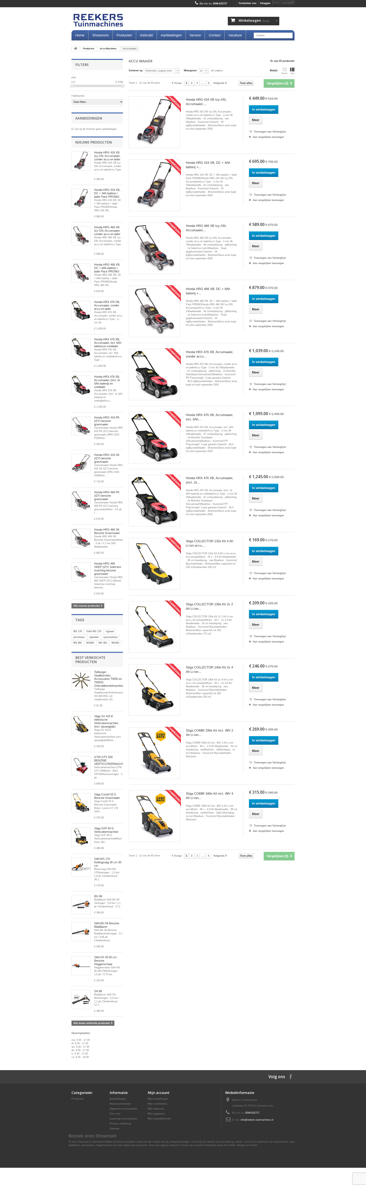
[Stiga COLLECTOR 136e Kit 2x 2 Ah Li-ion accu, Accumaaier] (154, 627)
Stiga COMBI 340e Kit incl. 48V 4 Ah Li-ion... (209, 796)
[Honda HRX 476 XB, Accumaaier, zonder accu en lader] (81, 310)
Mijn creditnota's (157, 1103)
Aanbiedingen (171, 35)
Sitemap (114, 1128)
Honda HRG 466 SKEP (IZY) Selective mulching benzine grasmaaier (107, 568)
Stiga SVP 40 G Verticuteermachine (106, 830)
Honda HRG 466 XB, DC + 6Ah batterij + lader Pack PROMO (107, 268)
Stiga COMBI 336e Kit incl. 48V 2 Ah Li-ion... (209, 733)
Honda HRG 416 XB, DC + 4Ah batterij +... (208, 165)
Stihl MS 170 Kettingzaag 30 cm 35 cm (107, 862)
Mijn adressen (156, 1108)
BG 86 (98, 896)
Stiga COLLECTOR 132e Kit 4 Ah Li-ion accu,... (209, 543)
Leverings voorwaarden (123, 1118)
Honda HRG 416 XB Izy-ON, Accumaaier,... (206, 102)
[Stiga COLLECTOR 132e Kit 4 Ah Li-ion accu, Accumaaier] (154, 564)
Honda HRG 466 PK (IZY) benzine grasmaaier (107, 496)
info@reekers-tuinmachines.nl (257, 1119)
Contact (215, 35)
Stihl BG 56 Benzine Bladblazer (106, 925)
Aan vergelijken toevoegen (268, 137)
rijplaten (94, 637)
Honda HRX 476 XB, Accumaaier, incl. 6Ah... (209, 417)
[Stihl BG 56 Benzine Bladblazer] (81, 931)
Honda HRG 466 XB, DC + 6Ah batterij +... (208, 291)
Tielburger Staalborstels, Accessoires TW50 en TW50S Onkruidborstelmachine (108, 678)
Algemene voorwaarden (123, 1108)
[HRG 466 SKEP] (81, 571)
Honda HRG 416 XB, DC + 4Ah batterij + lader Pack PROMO (107, 193)
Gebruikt (146, 35)
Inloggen (265, 3)
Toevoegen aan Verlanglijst (269, 131)
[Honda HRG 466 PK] (81, 500)
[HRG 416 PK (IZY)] (81, 425)
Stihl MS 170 (93, 631)
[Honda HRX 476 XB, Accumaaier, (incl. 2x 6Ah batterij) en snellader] (81, 385)
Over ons (115, 1113)
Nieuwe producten (93, 142)
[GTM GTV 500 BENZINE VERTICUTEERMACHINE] (81, 765)
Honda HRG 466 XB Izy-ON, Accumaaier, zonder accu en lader (107, 231)
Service (195, 35)
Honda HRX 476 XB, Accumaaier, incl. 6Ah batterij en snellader (107, 343)
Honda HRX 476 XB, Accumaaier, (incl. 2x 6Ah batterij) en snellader (107, 382)
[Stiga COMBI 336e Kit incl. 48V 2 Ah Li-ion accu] (154, 753)
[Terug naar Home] (75, 48)
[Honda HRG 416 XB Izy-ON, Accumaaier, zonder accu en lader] (154, 122)
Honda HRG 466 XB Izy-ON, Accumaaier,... (206, 228)
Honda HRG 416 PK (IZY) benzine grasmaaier (107, 421)
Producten (124, 35)
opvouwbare (110, 637)
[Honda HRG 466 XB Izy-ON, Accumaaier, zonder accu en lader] (154, 248)
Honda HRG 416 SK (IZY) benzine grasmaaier (107, 458)
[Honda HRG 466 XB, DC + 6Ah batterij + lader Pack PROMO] (81, 273)
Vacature (235, 35)
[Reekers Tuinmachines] (137, 21)
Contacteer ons (247, 3)
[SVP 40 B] (81, 836)
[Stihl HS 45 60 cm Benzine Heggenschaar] (81, 965)
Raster (284, 73)
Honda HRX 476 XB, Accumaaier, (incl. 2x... (209, 480)
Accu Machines (108, 48)
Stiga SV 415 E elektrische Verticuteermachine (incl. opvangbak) (106, 721)
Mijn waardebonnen (159, 1118)
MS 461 (103, 642)
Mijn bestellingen (158, 1098)
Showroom (100, 35)
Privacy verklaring (120, 1123)
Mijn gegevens (156, 1113)
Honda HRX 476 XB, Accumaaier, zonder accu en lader (107, 305)
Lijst (292, 73)
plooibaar (79, 637)
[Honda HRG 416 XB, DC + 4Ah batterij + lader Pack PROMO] (81, 198)
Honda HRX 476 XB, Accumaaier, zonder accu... (209, 354)
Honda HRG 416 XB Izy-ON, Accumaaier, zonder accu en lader (107, 156)
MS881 (90, 642)
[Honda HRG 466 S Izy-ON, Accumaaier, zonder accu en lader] (81, 235)
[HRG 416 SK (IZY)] (81, 463)
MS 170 (77, 631)
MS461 (115, 642)
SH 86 (98, 991)
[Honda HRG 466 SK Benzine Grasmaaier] (81, 538)
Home (79, 35)
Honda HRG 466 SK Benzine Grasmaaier (107, 531)
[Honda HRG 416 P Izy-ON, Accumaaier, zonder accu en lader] (81, 160)
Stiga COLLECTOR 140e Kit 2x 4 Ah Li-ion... (209, 670)
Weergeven (190, 70)
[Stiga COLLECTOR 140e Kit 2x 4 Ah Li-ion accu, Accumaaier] (154, 690)
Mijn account (158, 1092)
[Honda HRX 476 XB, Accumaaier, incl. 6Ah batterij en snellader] (81, 347)
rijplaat (110, 631)
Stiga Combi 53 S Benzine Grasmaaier (107, 796)
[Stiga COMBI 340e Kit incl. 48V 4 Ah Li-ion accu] (154, 816)
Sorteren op (136, 70)
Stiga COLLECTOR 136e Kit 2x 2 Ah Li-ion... (209, 606)
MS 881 (77, 642)
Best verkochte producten (90, 659)
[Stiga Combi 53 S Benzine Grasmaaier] (81, 802)
